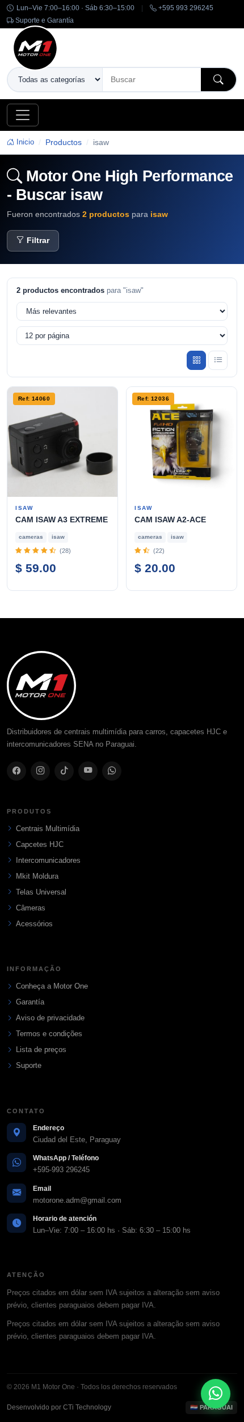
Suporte (28, 1065)
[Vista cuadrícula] (196, 360)
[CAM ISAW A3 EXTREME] (62, 442)
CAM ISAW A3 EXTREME (61, 519)
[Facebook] (16, 771)
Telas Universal (41, 892)
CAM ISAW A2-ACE (170, 519)
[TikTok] (64, 771)
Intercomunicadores (48, 860)
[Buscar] (218, 79)
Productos (63, 142)
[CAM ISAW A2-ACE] (182, 442)
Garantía (30, 1002)
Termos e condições (49, 1033)
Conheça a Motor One (52, 986)
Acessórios (34, 923)
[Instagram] (40, 771)
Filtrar (38, 240)
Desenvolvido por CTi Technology (59, 1407)
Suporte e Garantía (44, 20)
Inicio (24, 142)
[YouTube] (88, 771)
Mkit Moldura (37, 876)
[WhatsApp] (111, 771)
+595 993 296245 (185, 8)
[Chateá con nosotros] (215, 1393)
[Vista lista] (218, 360)
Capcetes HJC (40, 844)
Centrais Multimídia (47, 828)
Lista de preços (41, 1049)
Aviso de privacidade (50, 1018)
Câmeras (30, 908)
